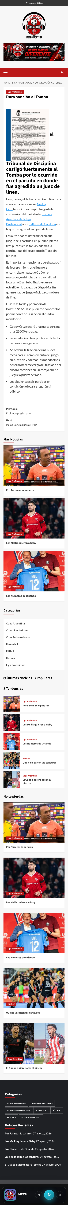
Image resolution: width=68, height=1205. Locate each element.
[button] (6, 72)
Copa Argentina (15, 623)
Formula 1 (12, 644)
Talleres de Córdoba (42, 224)
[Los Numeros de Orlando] (34, 571)
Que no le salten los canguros (39, 763)
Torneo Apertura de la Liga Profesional (29, 219)
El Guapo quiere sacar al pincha (24, 1068)
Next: (21, 422)
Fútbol (10, 651)
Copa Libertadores (17, 630)
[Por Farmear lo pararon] (34, 465)
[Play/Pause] (49, 1195)
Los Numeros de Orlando (21, 596)
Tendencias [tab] (14, 688)
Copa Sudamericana (18, 637)
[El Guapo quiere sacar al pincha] (11, 779)
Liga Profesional (15, 91)
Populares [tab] (44, 678)
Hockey (10, 658)
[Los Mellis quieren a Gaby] (34, 518)
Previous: (18, 411)
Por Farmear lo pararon (20, 490)
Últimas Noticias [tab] (19, 678)
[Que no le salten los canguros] (11, 760)
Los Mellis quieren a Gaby (21, 543)
